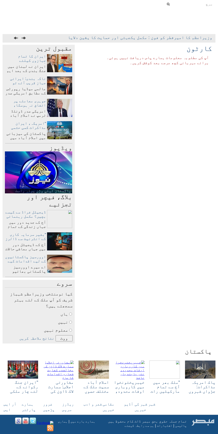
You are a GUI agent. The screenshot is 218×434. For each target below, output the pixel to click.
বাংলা (23, 3)
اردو (81, 3)
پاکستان (183, 27)
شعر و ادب (92, 404)
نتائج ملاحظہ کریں (36, 338)
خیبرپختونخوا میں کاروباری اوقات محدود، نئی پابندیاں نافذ (129, 391)
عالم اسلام (145, 27)
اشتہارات (164, 425)
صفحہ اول (204, 27)
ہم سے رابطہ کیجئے (139, 425)
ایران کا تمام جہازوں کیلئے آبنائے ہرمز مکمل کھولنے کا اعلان (28, 62)
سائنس (96, 27)
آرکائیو (152, 32)
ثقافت (66, 27)
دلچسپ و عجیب (30, 27)
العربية (64, 3)
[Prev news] (16, 38)
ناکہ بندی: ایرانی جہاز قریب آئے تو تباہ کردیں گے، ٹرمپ (25, 82)
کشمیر (111, 27)
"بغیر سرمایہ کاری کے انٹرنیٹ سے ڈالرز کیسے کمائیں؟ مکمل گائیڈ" (25, 240)
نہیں (63, 322)
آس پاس (165, 27)
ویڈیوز (60, 147)
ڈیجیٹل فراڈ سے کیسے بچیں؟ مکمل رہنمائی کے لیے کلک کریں (25, 216)
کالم (52, 27)
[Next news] (23, 38)
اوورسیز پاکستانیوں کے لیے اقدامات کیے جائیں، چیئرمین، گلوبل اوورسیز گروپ (25, 263)
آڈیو (128, 404)
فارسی (46, 3)
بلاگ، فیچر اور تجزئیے (49, 200)
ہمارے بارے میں (82, 421)
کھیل (81, 27)
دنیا (126, 27)
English (95, 3)
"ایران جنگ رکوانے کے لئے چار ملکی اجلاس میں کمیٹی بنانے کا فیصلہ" (24, 393)
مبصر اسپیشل (177, 32)
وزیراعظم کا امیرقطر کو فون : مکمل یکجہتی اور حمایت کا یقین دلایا (140, 37)
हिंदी (33, 3)
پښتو (11, 3)
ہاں (64, 314)
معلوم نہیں (56, 330)
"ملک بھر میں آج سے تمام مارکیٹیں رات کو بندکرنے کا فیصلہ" (165, 391)
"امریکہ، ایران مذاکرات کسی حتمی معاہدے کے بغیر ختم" (26, 127)
